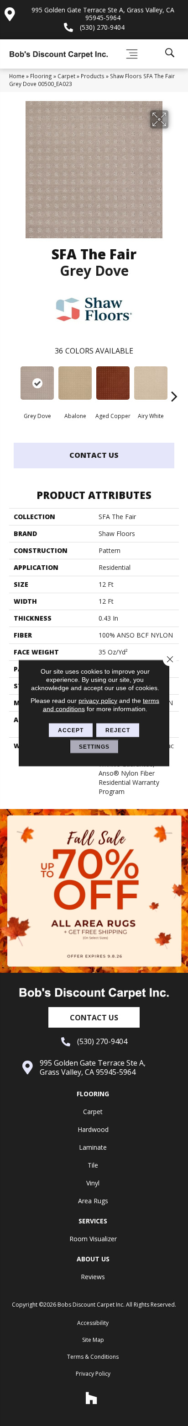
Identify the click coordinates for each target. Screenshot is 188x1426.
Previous (14, 382)
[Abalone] (75, 383)
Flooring (41, 76)
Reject (117, 730)
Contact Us (94, 455)
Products (92, 76)
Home (17, 76)
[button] (94, 1017)
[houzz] (91, 1398)
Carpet (66, 76)
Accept (71, 730)
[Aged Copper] (113, 383)
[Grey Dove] (37, 383)
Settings (94, 747)
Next (174, 382)
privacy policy (97, 700)
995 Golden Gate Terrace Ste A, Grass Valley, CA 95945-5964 (102, 13)
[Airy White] (151, 383)
